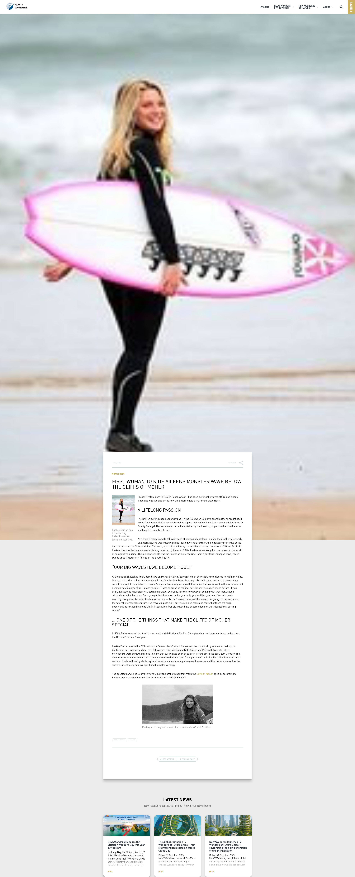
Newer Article (187, 759)
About (326, 7)
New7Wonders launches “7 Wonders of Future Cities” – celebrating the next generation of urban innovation (228, 846)
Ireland (132, 740)
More (110, 871)
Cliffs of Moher (118, 474)
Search (341, 5)
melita (233, 462)
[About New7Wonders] (21, 7)
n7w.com (264, 7)
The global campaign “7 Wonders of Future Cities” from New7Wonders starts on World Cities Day (176, 846)
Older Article (167, 759)
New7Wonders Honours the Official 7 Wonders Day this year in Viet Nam (126, 844)
